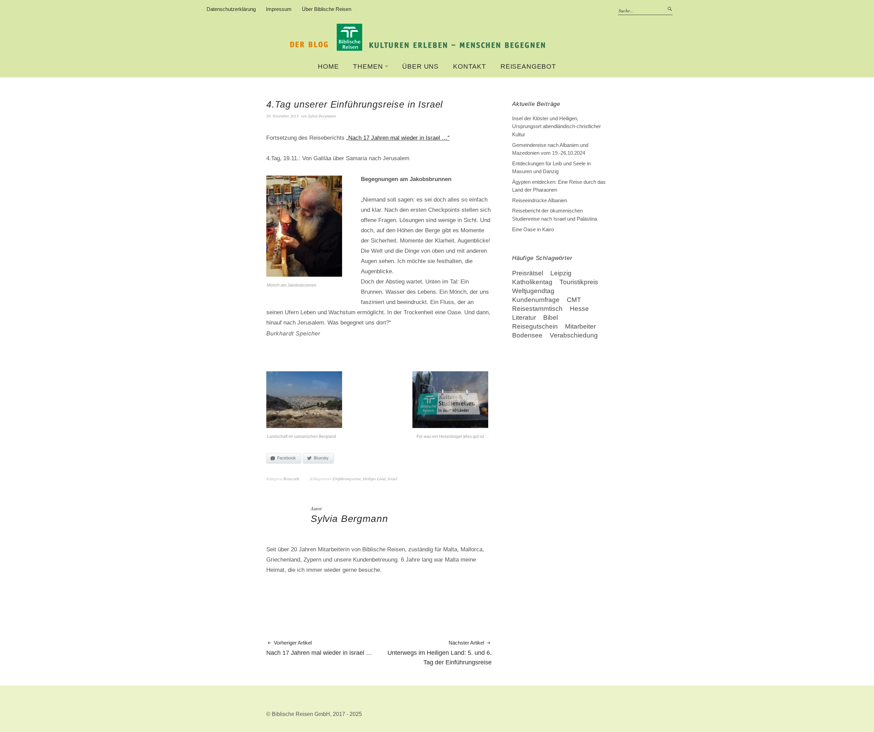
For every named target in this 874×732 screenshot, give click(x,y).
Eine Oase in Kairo (533, 229)
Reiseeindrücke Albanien (539, 200)
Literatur (524, 317)
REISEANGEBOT (528, 66)
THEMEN (368, 66)
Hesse (579, 308)
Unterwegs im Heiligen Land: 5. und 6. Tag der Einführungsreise (439, 652)
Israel (392, 478)
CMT (574, 299)
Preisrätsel (527, 273)
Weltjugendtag (533, 290)
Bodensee (527, 335)
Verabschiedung (574, 335)
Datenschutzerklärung (231, 9)
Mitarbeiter (580, 326)
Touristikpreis (579, 282)
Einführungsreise (347, 478)
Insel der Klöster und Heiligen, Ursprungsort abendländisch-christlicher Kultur (556, 126)
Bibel (550, 317)
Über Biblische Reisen (326, 9)
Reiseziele (291, 478)
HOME (328, 66)
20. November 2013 (282, 116)
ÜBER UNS (420, 66)
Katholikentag (532, 282)
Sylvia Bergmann (322, 116)
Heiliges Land (374, 478)
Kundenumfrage (536, 299)
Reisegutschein (535, 326)
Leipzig (561, 273)
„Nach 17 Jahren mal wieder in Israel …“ (398, 137)
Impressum (279, 9)
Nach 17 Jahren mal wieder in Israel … (319, 648)
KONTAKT (469, 66)
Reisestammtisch (537, 308)
